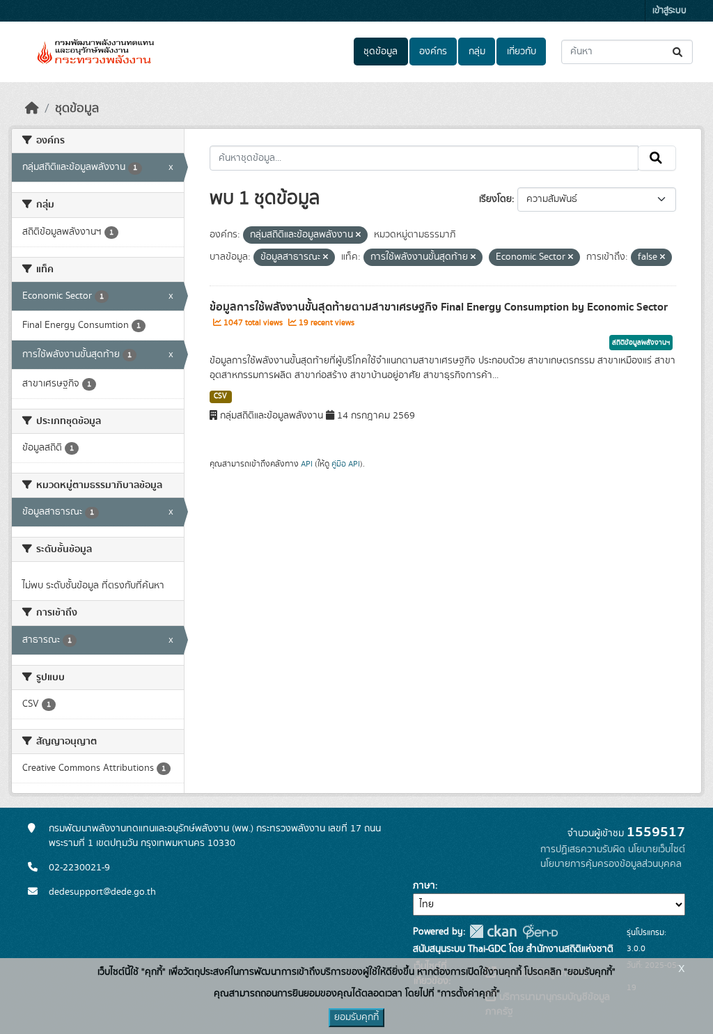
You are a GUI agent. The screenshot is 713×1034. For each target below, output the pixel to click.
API (307, 463)
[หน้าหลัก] (32, 109)
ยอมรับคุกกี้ (356, 1017)
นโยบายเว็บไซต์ (656, 849)
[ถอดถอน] (358, 235)
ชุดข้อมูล (380, 51)
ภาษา (424, 886)
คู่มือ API (345, 463)
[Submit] (679, 52)
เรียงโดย (495, 199)
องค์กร (433, 51)
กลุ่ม (477, 51)
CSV (220, 396)
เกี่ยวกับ (521, 51)
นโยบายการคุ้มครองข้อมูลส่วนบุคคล (611, 864)
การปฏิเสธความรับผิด (582, 849)
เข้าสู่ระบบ (669, 10)
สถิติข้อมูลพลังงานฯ (641, 342)
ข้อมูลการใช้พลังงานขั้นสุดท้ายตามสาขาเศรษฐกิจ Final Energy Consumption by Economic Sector (439, 307)
